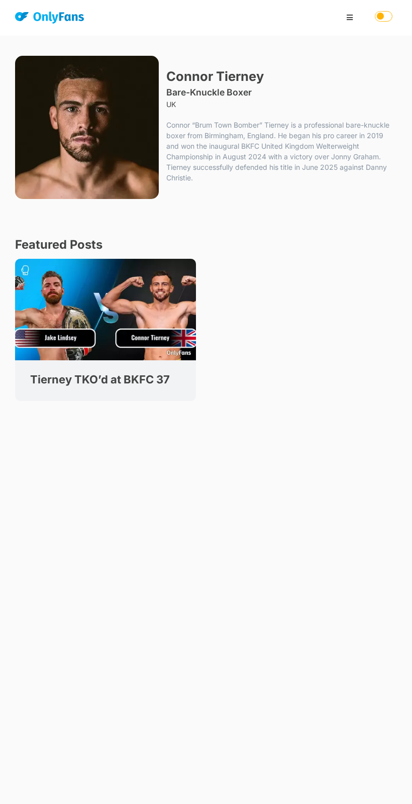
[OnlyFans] (49, 19)
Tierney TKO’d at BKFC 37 (100, 379)
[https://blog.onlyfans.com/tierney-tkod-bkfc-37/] (105, 262)
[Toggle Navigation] (349, 17)
